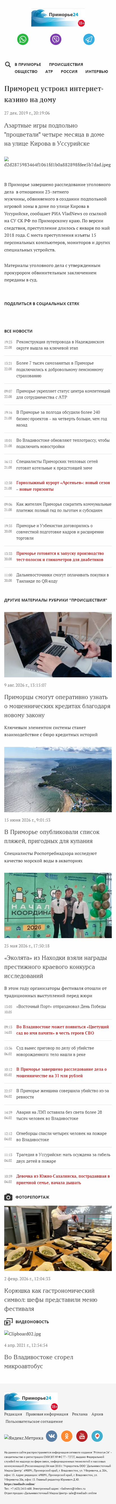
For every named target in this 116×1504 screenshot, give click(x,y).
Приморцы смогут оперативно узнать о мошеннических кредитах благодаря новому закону (57, 706)
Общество (26, 71)
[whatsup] (22, 39)
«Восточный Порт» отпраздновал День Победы (61, 1006)
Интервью (96, 71)
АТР (49, 71)
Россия (69, 71)
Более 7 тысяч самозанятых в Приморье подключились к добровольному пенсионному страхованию (59, 369)
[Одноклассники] (66, 1436)
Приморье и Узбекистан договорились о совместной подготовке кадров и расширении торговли (60, 532)
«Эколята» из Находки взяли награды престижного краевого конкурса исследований (55, 966)
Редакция (13, 1414)
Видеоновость (32, 1321)
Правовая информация (47, 1414)
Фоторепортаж (32, 1197)
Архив (97, 1414)
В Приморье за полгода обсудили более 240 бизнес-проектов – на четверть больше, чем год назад (61, 418)
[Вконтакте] (51, 1436)
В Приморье (28, 64)
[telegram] (89, 39)
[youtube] (82, 1436)
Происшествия (66, 64)
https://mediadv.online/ (19, 1484)
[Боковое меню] (7, 64)
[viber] (55, 39)
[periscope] (97, 1436)
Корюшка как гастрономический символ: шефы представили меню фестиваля (50, 1299)
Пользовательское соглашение (34, 1421)
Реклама (80, 1414)
